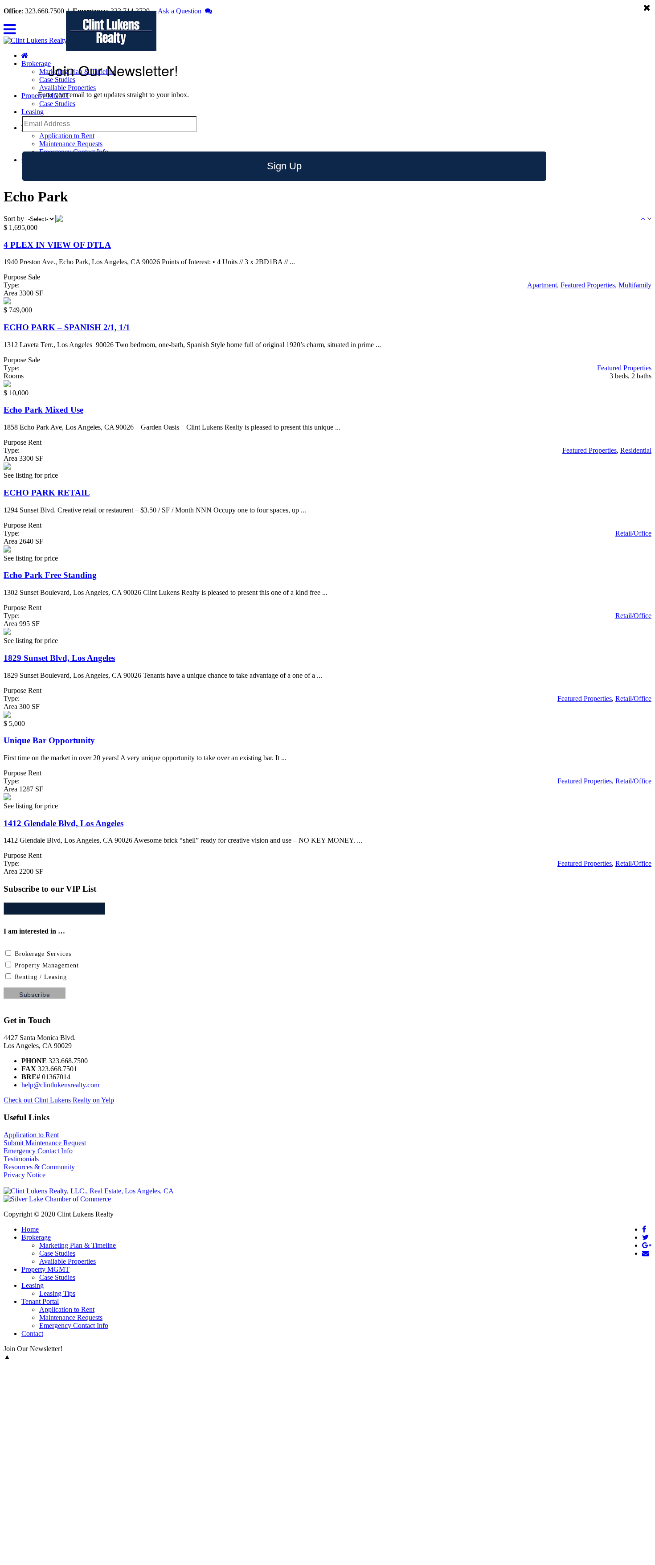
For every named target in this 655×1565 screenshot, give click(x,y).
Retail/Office (633, 533)
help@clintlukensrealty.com (60, 1085)
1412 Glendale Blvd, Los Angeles (63, 823)
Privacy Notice (24, 1175)
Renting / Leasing (39, 977)
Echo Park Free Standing (50, 575)
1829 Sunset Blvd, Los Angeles (59, 658)
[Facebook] (644, 1229)
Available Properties (67, 87)
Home (30, 1229)
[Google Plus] (646, 1245)
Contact (32, 1333)
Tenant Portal (40, 1301)
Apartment (542, 285)
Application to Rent (66, 135)
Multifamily (634, 285)
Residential (635, 450)
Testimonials (21, 1159)
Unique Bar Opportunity (49, 740)
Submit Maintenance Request (45, 1143)
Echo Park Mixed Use (43, 409)
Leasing (32, 111)
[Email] (645, 1253)
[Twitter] (645, 1237)
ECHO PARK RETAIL (47, 492)
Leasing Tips (57, 1293)
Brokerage (36, 1237)
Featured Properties (588, 285)
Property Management (45, 965)
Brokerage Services (41, 953)
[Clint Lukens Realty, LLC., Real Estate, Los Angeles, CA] (89, 1191)
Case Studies (57, 103)
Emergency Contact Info (38, 1151)
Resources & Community (39, 1167)
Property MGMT (45, 1269)
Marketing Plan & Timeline (77, 1245)
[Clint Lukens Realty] (35, 40)
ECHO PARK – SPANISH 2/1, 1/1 (67, 327)
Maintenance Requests (70, 143)
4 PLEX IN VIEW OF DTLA (57, 245)
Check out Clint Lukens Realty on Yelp (59, 1100)
